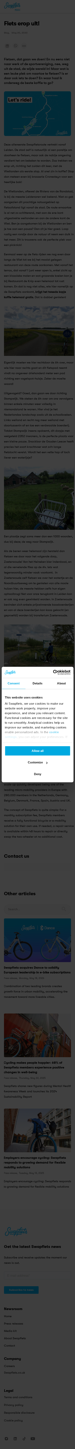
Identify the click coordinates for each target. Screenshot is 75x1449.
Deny (37, 774)
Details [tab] (37, 683)
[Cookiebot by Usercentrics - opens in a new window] (53, 672)
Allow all (38, 750)
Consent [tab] (14, 683)
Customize (35, 762)
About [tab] (61, 683)
